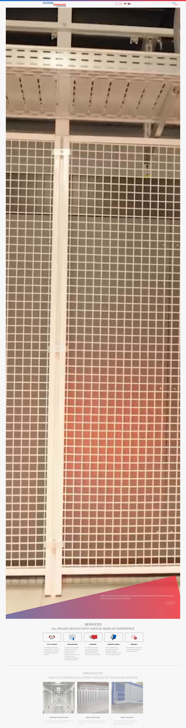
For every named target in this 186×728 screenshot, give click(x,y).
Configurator (170, 603)
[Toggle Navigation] (175, 3)
